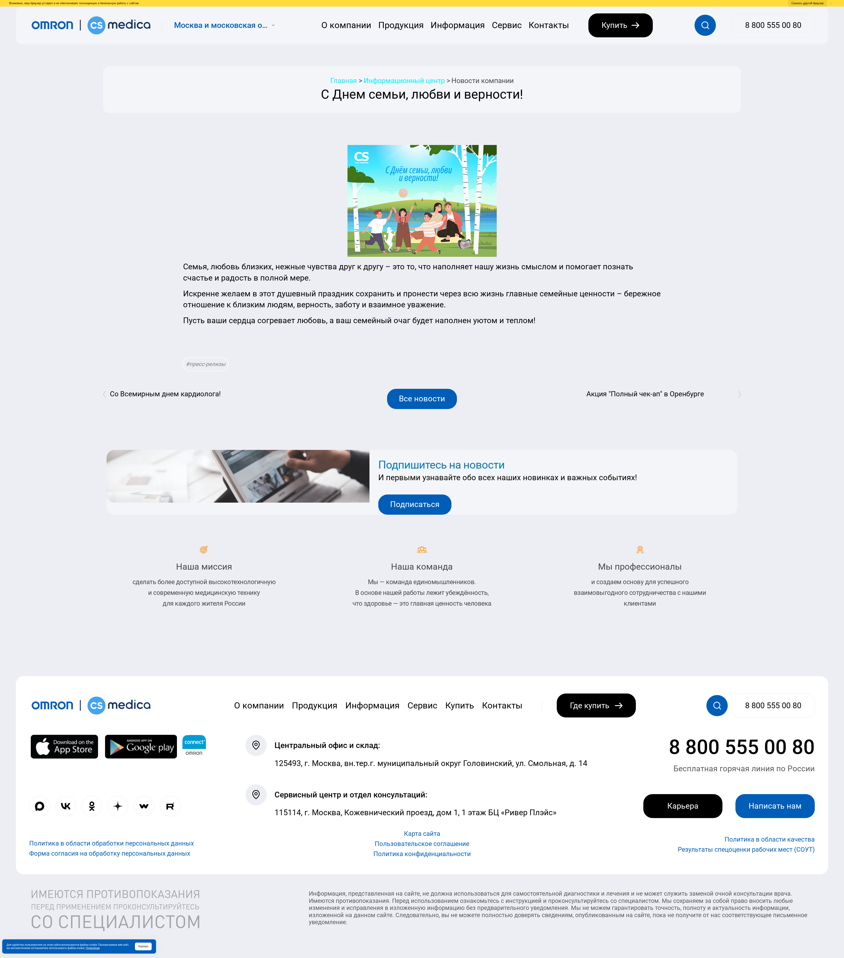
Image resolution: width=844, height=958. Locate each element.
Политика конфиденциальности (422, 854)
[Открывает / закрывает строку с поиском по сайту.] (705, 25)
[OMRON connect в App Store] (64, 747)
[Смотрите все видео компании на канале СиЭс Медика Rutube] (170, 806)
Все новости (422, 398)
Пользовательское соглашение (422, 844)
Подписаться (415, 504)
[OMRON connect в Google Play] (141, 747)
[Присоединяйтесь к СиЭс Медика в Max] (39, 806)
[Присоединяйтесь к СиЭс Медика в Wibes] (144, 806)
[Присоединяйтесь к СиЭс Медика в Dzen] (118, 806)
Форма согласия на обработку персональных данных (109, 853)
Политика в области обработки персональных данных (111, 843)
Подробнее (93, 948)
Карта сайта (422, 833)
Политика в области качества (770, 839)
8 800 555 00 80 (742, 747)
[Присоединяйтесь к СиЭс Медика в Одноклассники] (92, 806)
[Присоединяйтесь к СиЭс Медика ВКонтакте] (65, 806)
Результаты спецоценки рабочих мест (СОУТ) (746, 849)
